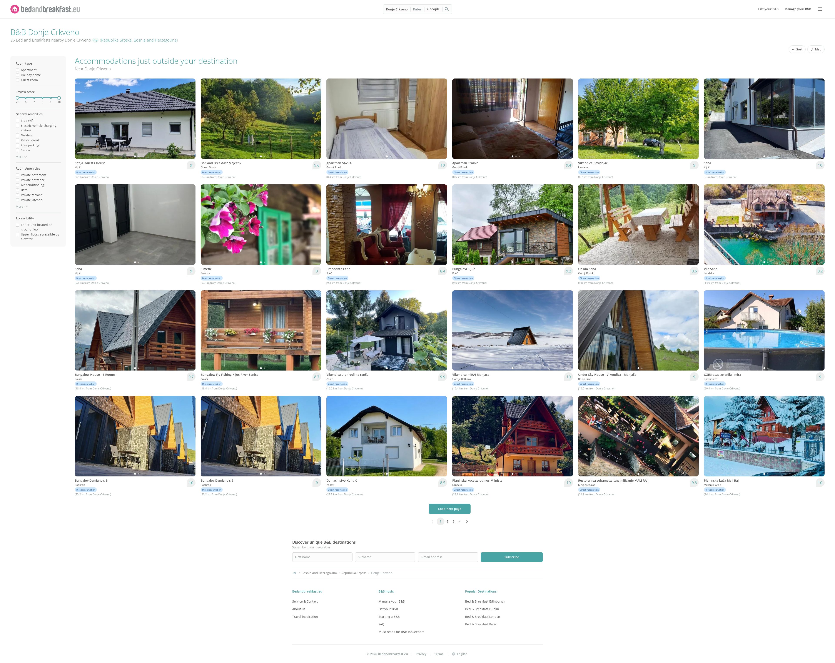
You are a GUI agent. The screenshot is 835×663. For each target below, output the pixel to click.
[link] (45, 9)
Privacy (421, 654)
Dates (417, 9)
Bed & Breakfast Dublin (482, 609)
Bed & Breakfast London (482, 617)
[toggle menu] (820, 9)
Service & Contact (305, 601)
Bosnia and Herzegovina (155, 40)
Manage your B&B (392, 601)
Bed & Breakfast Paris (480, 624)
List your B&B (388, 609)
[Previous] (81, 119)
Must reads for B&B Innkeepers (401, 632)
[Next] (189, 119)
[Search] (447, 9)
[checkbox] (17, 70)
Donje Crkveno (397, 9)
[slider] (17, 98)
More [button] (19, 157)
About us (298, 609)
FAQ (381, 624)
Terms (438, 654)
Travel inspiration (305, 617)
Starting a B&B (389, 617)
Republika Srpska (116, 40)
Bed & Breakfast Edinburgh (485, 601)
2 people (433, 9)
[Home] (294, 572)
